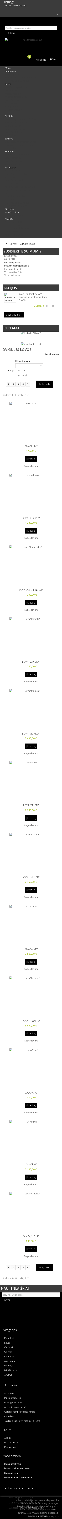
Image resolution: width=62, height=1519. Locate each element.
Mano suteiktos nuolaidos (17, 1468)
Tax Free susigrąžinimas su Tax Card (22, 1420)
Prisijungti (8, 2)
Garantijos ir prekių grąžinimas (19, 1411)
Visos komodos (12, 164)
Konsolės (9, 193)
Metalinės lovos (13, 93)
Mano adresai (11, 1473)
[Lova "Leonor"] (31, 996)
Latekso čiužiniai (13, 125)
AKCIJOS (9, 218)
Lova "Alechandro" (31, 589)
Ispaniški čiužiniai (13, 132)
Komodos (10, 151)
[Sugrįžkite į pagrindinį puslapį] (4, 244)
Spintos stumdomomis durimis (20, 141)
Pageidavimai (31, 466)
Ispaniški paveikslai (14, 183)
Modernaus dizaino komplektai (21, 77)
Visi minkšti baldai (14, 215)
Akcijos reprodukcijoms (17, 228)
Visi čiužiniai (11, 135)
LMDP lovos (11, 90)
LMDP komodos (13, 157)
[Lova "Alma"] (31, 924)
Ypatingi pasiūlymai (14, 234)
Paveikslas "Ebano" (30, 294)
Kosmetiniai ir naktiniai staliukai (20, 186)
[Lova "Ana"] (31, 1068)
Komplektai (10, 71)
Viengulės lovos (13, 106)
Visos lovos (10, 112)
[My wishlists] (57, 13)
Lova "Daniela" (31, 661)
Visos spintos (11, 148)
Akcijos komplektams (15, 221)
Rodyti (11, 370)
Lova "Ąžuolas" (31, 1236)
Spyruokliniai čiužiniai (16, 122)
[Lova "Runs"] (31, 421)
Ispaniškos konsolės (15, 196)
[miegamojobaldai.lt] (31, 44)
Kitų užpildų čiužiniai (15, 128)
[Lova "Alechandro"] (31, 565)
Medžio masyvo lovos (16, 87)
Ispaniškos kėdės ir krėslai (18, 173)
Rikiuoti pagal (22, 361)
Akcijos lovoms (12, 225)
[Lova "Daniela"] (31, 637)
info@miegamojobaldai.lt (16, 265)
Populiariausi (11, 1446)
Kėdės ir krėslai (12, 170)
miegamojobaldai (12, 262)
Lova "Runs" (31, 446)
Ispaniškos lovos (13, 100)
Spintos (9, 138)
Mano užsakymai (12, 1464)
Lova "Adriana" (31, 518)
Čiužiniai (9, 116)
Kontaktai (9, 1416)
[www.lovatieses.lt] (31, 343)
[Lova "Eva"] (31, 1140)
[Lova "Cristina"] (31, 852)
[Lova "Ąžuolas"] (31, 1212)
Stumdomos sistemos (16, 205)
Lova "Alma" (31, 949)
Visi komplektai (12, 74)
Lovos (8, 84)
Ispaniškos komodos (15, 161)
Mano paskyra (12, 1456)
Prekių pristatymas (13, 1402)
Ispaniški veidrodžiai (15, 180)
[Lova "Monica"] (31, 709)
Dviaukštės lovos (13, 109)
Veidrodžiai (11, 177)
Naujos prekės (11, 1442)
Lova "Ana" (31, 1092)
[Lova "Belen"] (31, 781)
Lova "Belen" (31, 805)
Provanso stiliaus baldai (17, 80)
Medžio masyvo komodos (18, 154)
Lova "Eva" (31, 1164)
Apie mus (9, 1393)
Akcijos (10, 288)
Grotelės (9, 209)
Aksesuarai (10, 167)
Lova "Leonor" (31, 1020)
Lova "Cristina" (31, 877)
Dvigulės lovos (12, 103)
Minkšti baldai (12, 212)
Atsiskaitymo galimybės (15, 1407)
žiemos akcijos (12, 231)
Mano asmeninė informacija (18, 1477)
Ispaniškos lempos (14, 199)
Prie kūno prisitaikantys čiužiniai (21, 119)
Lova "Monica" (31, 733)
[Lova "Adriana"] (31, 493)
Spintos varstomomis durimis (19, 145)
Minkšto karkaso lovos (16, 96)
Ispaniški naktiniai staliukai (18, 189)
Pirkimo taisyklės (12, 1397)
